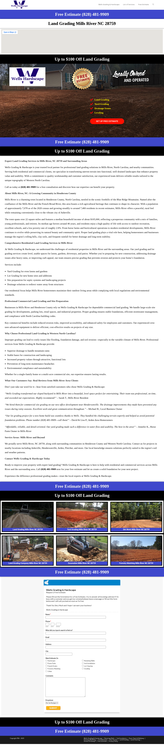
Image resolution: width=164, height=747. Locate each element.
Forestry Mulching (90, 740)
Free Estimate (102, 741)
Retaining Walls (109, 738)
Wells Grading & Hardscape (93, 738)
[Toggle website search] (153, 4)
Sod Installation (122, 738)
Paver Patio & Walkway (136, 738)
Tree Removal (102, 740)
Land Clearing (135, 740)
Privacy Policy (113, 741)
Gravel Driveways (90, 741)
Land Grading (124, 740)
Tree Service (113, 740)
